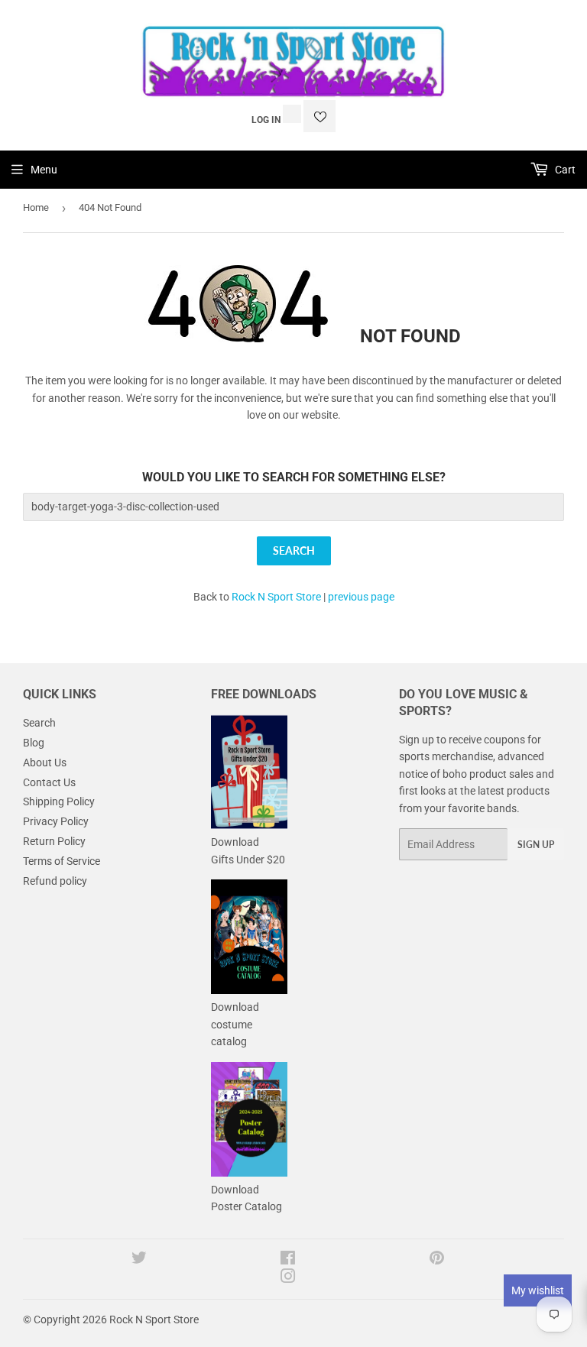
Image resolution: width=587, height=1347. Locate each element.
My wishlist (537, 1290)
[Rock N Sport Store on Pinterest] (437, 1260)
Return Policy (54, 841)
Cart (564, 170)
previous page (361, 597)
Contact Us (49, 782)
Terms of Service (61, 861)
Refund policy (55, 881)
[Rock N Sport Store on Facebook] (288, 1260)
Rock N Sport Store (276, 597)
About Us (44, 762)
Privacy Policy (56, 821)
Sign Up (535, 844)
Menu (44, 170)
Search (39, 723)
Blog (33, 743)
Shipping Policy (59, 801)
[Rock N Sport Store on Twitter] (139, 1260)
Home (36, 207)
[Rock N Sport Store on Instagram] (288, 1278)
